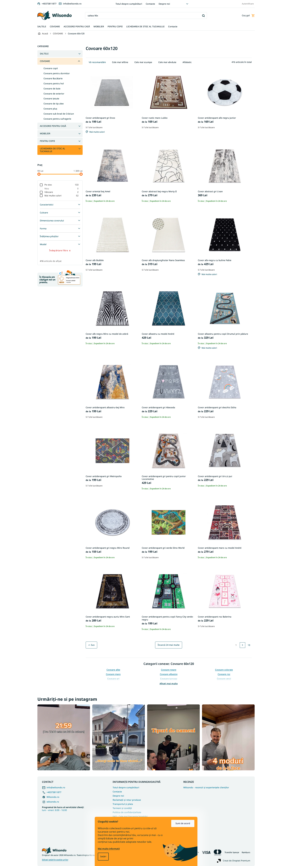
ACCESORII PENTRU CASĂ (53, 125)
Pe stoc (61, 184)
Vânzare (61, 192)
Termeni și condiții (122, 808)
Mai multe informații (109, 848)
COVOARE (45, 61)
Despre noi (164, 3)
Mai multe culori (61, 195)
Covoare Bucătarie (53, 78)
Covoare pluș (50, 108)
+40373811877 (54, 792)
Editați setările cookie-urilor (55, 859)
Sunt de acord (183, 823)
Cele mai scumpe (143, 62)
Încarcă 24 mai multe (168, 644)
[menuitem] (41, 26)
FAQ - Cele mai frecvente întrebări (130, 816)
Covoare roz (224, 674)
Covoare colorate (224, 669)
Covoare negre (168, 669)
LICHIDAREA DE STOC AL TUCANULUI (52, 150)
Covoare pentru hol (54, 83)
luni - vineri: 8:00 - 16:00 (63, 809)
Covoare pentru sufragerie (57, 118)
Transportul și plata (123, 804)
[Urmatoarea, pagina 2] (242, 645)
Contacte (150, 3)
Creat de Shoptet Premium (236, 860)
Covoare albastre (168, 674)
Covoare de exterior (54, 93)
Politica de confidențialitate (127, 812)
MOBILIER (45, 133)
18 (249, 645)
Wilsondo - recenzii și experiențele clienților (206, 787)
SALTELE (44, 53)
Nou (61, 188)
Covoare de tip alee (54, 103)
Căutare (203, 15)
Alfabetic (187, 62)
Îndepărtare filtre (58, 250)
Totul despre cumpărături (129, 3)
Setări (103, 856)
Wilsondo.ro (53, 796)
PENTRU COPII (47, 141)
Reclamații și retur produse (127, 799)
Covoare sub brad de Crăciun (59, 113)
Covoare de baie (52, 88)
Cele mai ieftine (120, 62)
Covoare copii (51, 68)
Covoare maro (113, 674)
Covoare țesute (51, 98)
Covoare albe (113, 669)
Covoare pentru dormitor (57, 73)
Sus (93, 644)
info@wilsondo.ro (56, 787)
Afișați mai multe (169, 683)
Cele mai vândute (167, 62)
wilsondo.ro (53, 801)
